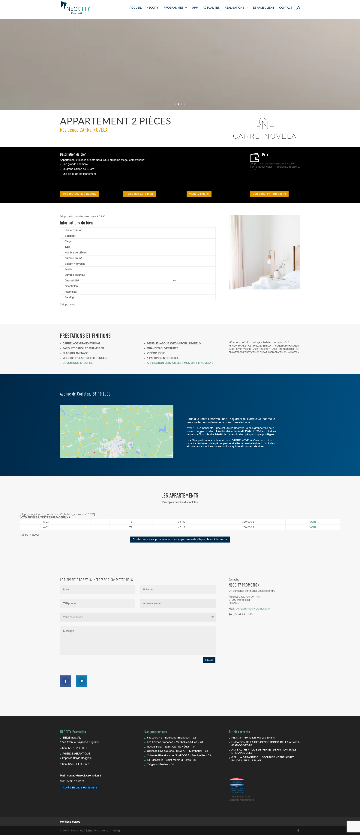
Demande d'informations (269, 193)
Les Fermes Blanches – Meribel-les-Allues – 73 (175, 742)
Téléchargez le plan (139, 193)
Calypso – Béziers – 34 (160, 764)
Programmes (174, 7)
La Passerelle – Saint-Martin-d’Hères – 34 (171, 759)
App (195, 7)
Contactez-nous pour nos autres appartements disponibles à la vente (180, 539)
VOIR (313, 521)
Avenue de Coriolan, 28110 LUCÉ (85, 394)
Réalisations (234, 7)
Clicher (88, 830)
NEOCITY (152, 7)
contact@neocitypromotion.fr (84, 775)
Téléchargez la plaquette (80, 193)
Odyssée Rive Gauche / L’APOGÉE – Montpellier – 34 (179, 755)
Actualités (211, 7)
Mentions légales (70, 821)
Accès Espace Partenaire (80, 787)
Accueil (136, 7)
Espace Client (263, 7)
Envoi (209, 660)
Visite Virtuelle (199, 193)
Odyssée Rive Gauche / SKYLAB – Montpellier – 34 (177, 750)
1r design (115, 830)
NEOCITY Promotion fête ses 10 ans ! (253, 737)
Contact (285, 7)
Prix (265, 155)
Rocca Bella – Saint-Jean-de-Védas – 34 (171, 746)
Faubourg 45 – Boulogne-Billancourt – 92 (171, 737)
